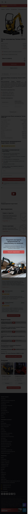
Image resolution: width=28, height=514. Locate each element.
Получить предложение (14, 252)
